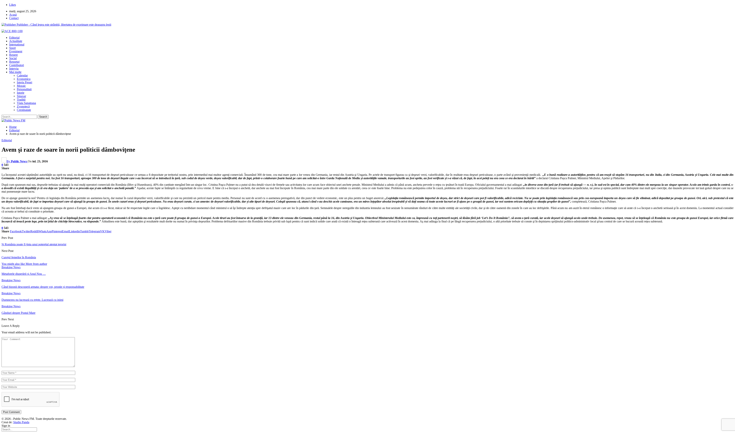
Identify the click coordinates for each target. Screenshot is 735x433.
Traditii (21, 99)
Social (13, 58)
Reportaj (14, 61)
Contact (14, 18)
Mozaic (21, 85)
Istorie (20, 92)
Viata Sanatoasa (26, 103)
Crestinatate (24, 110)
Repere (13, 54)
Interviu (14, 68)
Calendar (22, 75)
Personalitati (24, 89)
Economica (23, 79)
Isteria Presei (24, 82)
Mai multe (15, 72)
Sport (12, 48)
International (16, 44)
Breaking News (11, 267)
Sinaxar (21, 96)
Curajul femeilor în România (19, 257)
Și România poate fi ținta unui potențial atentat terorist (34, 244)
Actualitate (15, 41)
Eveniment (15, 51)
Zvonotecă (23, 106)
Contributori (16, 65)
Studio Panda (21, 422)
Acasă (13, 14)
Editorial (14, 37)
